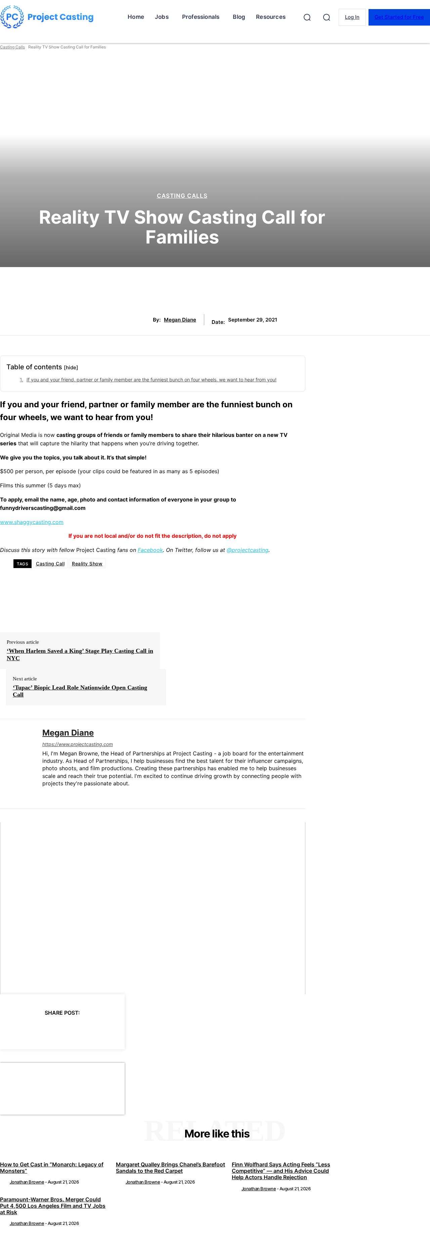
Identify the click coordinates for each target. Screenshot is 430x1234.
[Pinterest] (59, 1030)
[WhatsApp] (84, 1030)
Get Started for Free (399, 17)
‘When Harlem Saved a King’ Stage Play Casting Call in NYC (80, 654)
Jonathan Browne (27, 1182)
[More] (132, 1030)
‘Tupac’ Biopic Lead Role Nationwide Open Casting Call (80, 691)
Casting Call (50, 563)
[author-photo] (4, 1182)
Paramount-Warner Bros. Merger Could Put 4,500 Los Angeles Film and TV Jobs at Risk (52, 1206)
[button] (307, 17)
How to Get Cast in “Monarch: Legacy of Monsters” (51, 1167)
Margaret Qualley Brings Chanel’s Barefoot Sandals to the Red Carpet (170, 1167)
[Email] (108, 1030)
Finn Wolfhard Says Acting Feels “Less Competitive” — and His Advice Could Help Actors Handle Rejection (281, 1171)
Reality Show (87, 563)
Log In (352, 17)
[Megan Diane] (16, 764)
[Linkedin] (44, 794)
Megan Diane (180, 320)
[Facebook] (11, 1030)
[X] (35, 1030)
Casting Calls (12, 46)
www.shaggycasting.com (31, 522)
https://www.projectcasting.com (77, 744)
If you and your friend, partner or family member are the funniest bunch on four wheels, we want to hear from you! (151, 379)
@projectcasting (247, 550)
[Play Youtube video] (152, 908)
